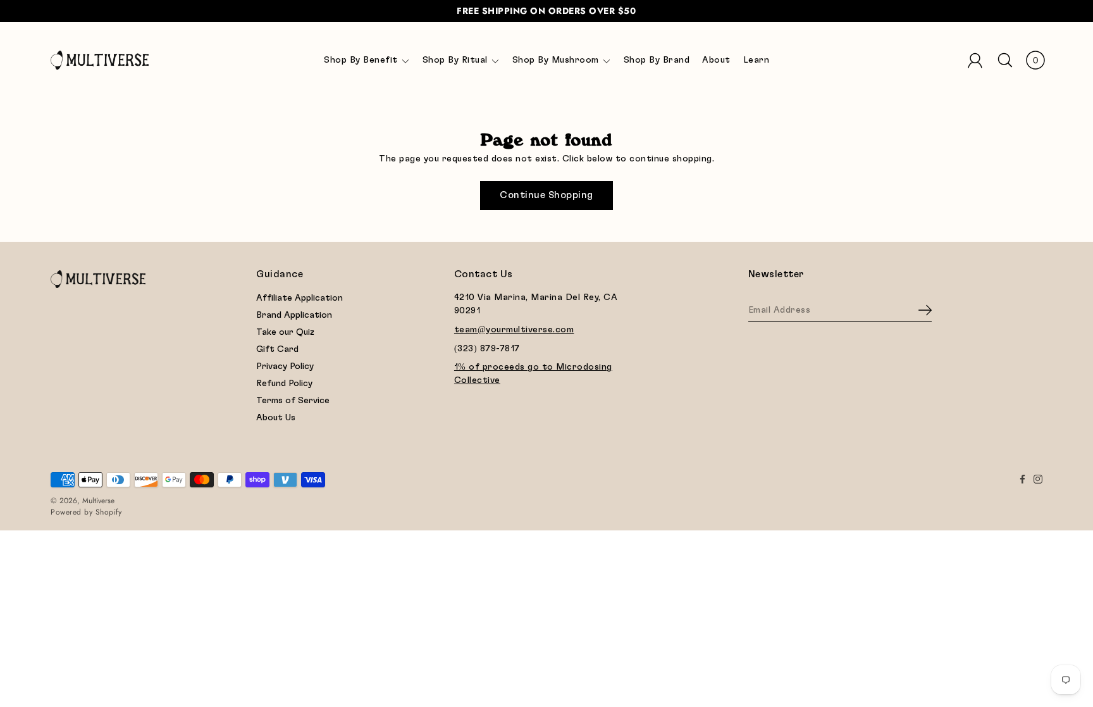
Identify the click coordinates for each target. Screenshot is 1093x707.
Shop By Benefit (361, 60)
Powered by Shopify (86, 512)
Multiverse (98, 500)
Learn (756, 60)
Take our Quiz (285, 332)
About (716, 60)
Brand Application (294, 315)
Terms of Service (293, 400)
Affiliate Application (299, 298)
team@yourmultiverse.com (514, 329)
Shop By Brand (657, 60)
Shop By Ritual (455, 60)
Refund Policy (284, 383)
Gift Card (277, 349)
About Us (275, 417)
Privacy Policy (285, 366)
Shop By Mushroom (555, 60)
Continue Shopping (546, 195)
